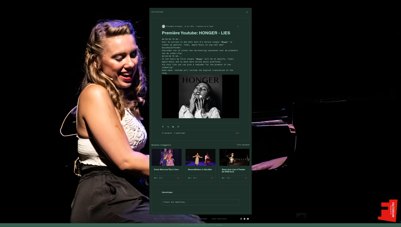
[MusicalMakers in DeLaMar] (200, 157)
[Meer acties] (238, 26)
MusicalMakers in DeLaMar (200, 169)
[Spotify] (244, 219)
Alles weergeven (243, 145)
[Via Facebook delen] (163, 127)
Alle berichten (157, 12)
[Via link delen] (178, 127)
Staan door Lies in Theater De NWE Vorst (233, 170)
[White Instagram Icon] (241, 219)
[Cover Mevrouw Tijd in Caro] (167, 157)
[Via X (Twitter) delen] (168, 127)
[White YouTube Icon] (248, 219)
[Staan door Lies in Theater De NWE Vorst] (234, 157)
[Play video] (200, 96)
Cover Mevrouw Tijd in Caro (166, 169)
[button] (247, 12)
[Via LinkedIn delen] (173, 127)
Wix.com (218, 225)
